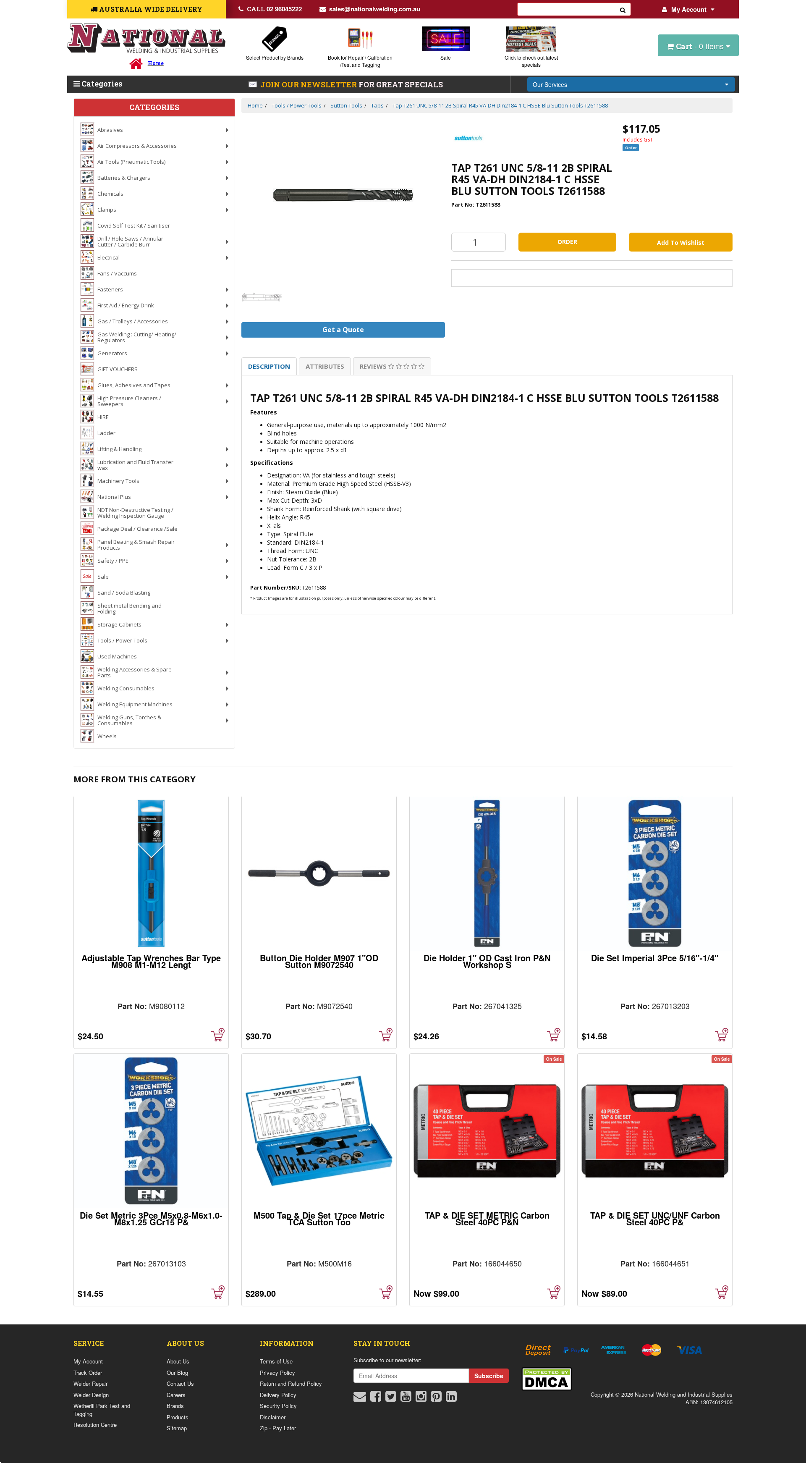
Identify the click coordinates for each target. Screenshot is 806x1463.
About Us (178, 1361)
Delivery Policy (278, 1395)
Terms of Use (276, 1361)
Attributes (325, 366)
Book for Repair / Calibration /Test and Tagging (360, 61)
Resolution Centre (95, 1425)
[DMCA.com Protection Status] (546, 1378)
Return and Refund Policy (291, 1383)
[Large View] (262, 297)
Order (567, 242)
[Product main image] (343, 195)
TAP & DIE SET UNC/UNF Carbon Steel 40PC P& (655, 1218)
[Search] (623, 9)
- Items (701, 45)
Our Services (550, 84)
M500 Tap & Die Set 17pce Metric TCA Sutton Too (319, 1218)
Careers (176, 1395)
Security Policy (278, 1406)
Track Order (87, 1372)
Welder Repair (90, 1383)
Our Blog (177, 1372)
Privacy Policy (277, 1372)
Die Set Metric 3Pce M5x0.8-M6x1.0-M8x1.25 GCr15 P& (151, 1218)
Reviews (374, 366)
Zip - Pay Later (278, 1428)
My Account (689, 9)
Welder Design (91, 1395)
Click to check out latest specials (531, 61)
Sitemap (177, 1428)
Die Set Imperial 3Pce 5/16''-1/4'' (655, 958)
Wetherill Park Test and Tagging (101, 1410)
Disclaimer (272, 1417)
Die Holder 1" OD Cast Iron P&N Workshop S (487, 961)
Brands (175, 1406)
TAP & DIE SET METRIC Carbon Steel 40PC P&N (487, 1218)
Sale (445, 57)
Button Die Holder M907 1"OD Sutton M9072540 (319, 961)
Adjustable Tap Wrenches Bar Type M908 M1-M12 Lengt (151, 961)
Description (269, 366)
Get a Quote (343, 329)
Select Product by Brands (275, 57)
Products (177, 1417)
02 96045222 (274, 8)
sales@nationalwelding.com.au (374, 8)
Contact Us (180, 1383)
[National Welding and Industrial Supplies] (146, 38)
